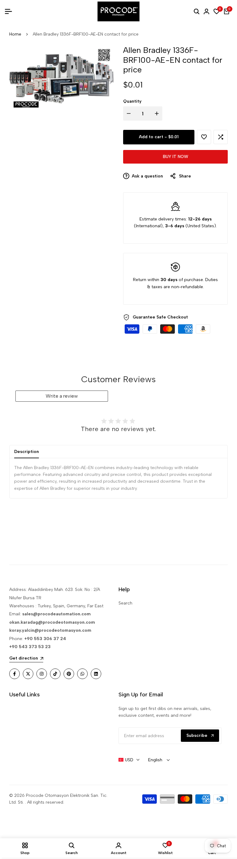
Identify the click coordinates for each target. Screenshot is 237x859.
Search (125, 603)
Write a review (62, 396)
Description (26, 451)
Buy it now (175, 156)
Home (15, 34)
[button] (204, 137)
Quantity (132, 101)
